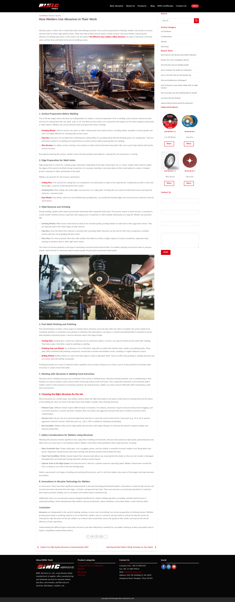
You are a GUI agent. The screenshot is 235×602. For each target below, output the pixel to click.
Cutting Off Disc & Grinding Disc (90, 566)
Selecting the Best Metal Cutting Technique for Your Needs (129, 547)
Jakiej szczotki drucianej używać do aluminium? (177, 103)
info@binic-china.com (132, 572)
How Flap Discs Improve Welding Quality (175, 65)
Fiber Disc (51, 16)
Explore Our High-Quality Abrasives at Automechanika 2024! (64, 547)
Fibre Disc (82, 575)
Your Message (166, 231)
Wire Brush (165, 47)
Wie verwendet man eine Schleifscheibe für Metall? (179, 93)
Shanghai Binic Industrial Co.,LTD (123, 598)
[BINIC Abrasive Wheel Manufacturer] (58, 6)
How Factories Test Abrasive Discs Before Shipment (178, 55)
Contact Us (181, 6)
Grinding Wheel (166, 37)
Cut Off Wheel (43, 16)
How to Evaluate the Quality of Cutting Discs (176, 70)
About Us (130, 6)
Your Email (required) (168, 209)
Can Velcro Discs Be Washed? (171, 98)
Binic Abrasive (116, 6)
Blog (153, 6)
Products (142, 6)
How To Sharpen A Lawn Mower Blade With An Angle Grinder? (179, 87)
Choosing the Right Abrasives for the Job (62, 394)
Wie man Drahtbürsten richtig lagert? (174, 80)
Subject (163, 220)
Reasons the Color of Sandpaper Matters (175, 60)
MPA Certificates (165, 6)
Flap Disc (58, 16)
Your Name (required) (168, 197)
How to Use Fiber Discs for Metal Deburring (176, 75)
